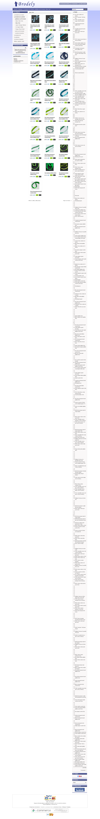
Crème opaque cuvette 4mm (80, 733)
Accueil (15, 9)
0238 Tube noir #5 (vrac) (79, 437)
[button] (64, 4)
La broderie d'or (17, 35)
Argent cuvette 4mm (79, 377)
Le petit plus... (17, 37)
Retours (15, 58)
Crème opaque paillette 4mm (80, 235)
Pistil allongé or (78, 286)
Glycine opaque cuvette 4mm (80, 732)
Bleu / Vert (48, 9)
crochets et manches (19, 33)
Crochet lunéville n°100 (79, 394)
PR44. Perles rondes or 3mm (80, 525)
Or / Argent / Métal (19, 27)
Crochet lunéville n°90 (79, 68)
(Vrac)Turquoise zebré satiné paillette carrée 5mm (35, 45)
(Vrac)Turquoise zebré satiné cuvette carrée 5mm (64, 26)
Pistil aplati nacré (78, 383)
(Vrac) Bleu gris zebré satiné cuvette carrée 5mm (35, 26)
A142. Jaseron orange (79, 543)
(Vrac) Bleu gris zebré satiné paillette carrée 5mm (49, 26)
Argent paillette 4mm (79, 315)
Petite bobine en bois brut (80, 763)
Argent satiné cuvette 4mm (80, 280)
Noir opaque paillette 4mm (80, 761)
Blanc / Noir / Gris (19, 21)
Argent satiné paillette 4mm (80, 345)
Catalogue (20, 9)
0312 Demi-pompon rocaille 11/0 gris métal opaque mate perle (80, 53)
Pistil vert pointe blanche (79, 72)
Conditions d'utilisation (18, 60)
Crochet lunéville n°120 (79, 275)
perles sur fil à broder (19, 31)
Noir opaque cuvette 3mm (80, 711)
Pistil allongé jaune (78, 200)
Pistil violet (77, 195)
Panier (75, 12)
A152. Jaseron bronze (79, 216)
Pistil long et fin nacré (79, 156)
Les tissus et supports (18, 39)
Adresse (15, 59)
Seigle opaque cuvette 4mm (80, 725)
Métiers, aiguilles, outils (19, 41)
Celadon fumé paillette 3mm (80, 209)
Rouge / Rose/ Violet (20, 29)
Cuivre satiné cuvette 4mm (80, 706)
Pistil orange (77, 186)
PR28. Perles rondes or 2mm (80, 556)
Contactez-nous (17, 61)
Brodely (53, 800)
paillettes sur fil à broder (40, 9)
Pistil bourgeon (78, 279)
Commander (83, 770)
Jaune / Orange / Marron (21, 25)
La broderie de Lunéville (29, 9)
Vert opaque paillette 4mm (50, 172)
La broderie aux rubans (19, 14)
